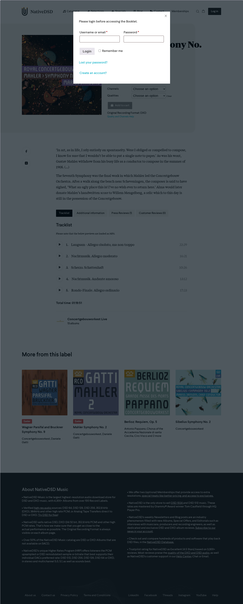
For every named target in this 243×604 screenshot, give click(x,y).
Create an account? (93, 73)
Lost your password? (93, 62)
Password (131, 32)
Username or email (93, 32)
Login (87, 51)
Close (165, 15)
